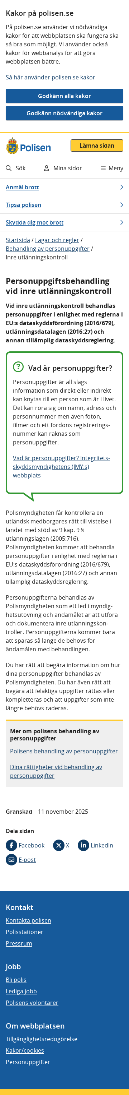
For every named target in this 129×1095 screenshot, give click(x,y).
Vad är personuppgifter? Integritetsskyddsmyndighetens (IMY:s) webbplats (61, 466)
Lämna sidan (97, 145)
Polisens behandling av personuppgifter (64, 751)
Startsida (18, 240)
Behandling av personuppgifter (48, 249)
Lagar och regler (57, 240)
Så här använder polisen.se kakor (50, 77)
